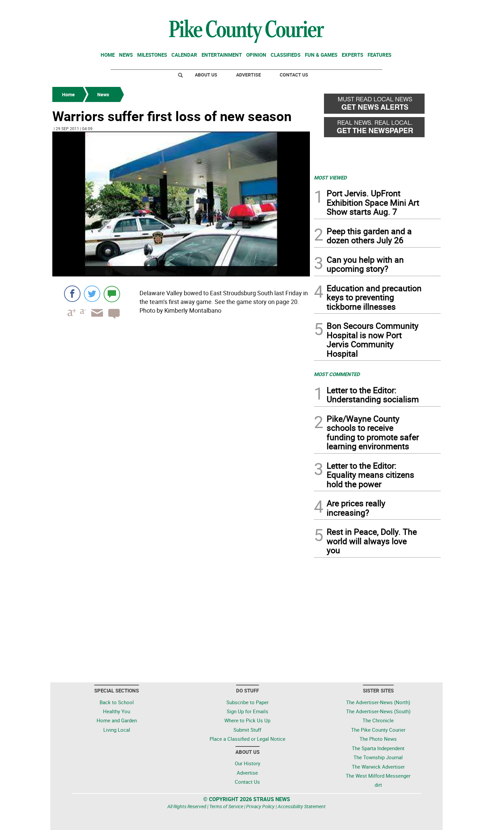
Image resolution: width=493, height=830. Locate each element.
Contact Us (294, 74)
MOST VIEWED (330, 177)
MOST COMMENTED (337, 374)
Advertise (248, 74)
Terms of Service (226, 806)
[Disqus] (181, 416)
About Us (206, 74)
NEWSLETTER (386, 7)
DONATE (424, 7)
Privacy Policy (260, 806)
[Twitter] (92, 294)
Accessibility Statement (302, 806)
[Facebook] (72, 294)
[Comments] (112, 294)
